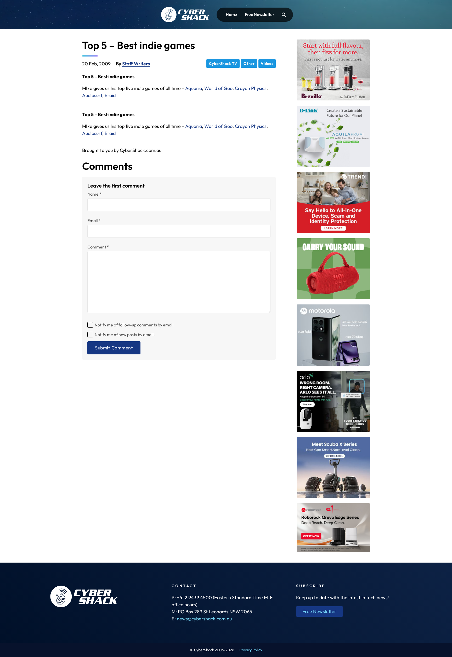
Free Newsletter (259, 14)
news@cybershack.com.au (204, 619)
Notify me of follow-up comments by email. (135, 324)
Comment (98, 247)
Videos (267, 63)
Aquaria (193, 88)
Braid (110, 95)
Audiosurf (92, 95)
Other (249, 63)
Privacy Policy (250, 650)
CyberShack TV (223, 63)
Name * (94, 194)
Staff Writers (136, 64)
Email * (94, 220)
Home (231, 14)
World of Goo (218, 88)
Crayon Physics (251, 88)
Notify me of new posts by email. (125, 334)
